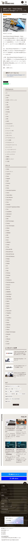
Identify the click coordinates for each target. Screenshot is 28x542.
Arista (7, 185)
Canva (7, 192)
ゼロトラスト (9, 135)
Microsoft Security (10, 254)
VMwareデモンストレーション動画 (13, 386)
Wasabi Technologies (10, 331)
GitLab (7, 230)
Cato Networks (9, 197)
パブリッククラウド (10, 154)
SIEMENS (8, 291)
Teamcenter (8, 310)
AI (6, 92)
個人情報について (5, 530)
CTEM (7, 109)
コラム (8, 391)
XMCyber (8, 339)
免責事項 (4, 533)
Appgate (8, 178)
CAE (7, 104)
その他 (7, 161)
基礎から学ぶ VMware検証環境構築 (13, 398)
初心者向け (9, 401)
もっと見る (15, 404)
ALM (7, 97)
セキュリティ (9, 133)
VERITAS (8, 324)
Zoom (7, 341)
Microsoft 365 (9, 249)
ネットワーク (9, 147)
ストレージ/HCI (4, 498)
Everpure (8, 284)
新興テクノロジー (10, 159)
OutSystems (9, 280)
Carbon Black (9, 195)
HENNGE (8, 232)
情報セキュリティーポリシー (7, 528)
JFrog (7, 247)
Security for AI (9, 123)
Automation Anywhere (11, 190)
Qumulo (8, 287)
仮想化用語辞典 (9, 396)
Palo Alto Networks (10, 282)
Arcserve (8, 183)
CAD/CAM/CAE (4, 509)
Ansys (7, 176)
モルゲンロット (9, 171)
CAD (7, 102)
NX (7, 265)
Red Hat (8, 289)
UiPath (7, 320)
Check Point (8, 199)
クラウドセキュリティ (17, 388)
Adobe (7, 169)
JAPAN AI (8, 242)
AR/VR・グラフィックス (11, 100)
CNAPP (8, 107)
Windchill (8, 334)
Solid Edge (8, 296)
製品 (4, 485)
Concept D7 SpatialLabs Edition (13, 206)
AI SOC (8, 95)
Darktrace (8, 216)
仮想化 (7, 156)
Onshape (8, 275)
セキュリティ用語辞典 (11, 393)
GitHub (7, 228)
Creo (7, 209)
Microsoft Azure (9, 251)
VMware (8, 327)
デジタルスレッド (10, 142)
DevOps (8, 111)
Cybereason (9, 213)
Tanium (7, 308)
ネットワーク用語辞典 (21, 393)
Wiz (7, 336)
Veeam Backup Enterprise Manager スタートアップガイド (16, 75)
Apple (7, 180)
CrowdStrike (9, 211)
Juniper (8, 244)
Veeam (5, 16)
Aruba (7, 188)
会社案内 (4, 532)
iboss (7, 239)
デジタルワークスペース (11, 144)
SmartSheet (8, 294)
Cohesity (8, 204)
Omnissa (8, 272)
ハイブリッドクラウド (11, 151)
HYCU (7, 237)
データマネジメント (7, 14)
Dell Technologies (10, 221)
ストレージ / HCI (10, 130)
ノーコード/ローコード (11, 149)
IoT (7, 114)
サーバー (8, 128)
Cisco (7, 202)
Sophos (8, 303)
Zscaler (8, 343)
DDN (7, 218)
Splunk (7, 306)
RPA (7, 118)
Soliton (7, 301)
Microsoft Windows (10, 256)
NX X (7, 268)
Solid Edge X (9, 298)
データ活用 (8, 140)
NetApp (8, 258)
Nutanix (8, 261)
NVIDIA (7, 263)
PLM (7, 116)
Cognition (8, 173)
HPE (7, 235)
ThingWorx (8, 313)
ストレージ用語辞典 (15, 391)
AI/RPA (2, 503)
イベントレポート (10, 125)
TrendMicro (8, 317)
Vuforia (7, 329)
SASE (7, 121)
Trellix (7, 315)
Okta (7, 270)
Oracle (7, 277)
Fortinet (8, 223)
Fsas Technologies (10, 225)
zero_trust (8, 388)
